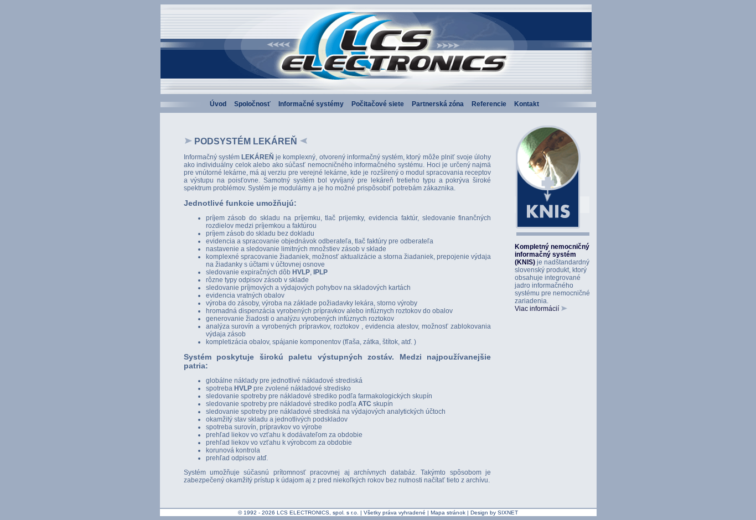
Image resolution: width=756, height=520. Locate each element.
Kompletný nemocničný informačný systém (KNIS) (552, 254)
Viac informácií (538, 309)
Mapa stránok (448, 512)
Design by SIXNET (494, 512)
